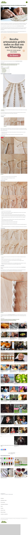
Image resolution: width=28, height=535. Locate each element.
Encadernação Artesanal (3, 500)
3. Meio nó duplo (4, 70)
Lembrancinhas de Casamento (4, 504)
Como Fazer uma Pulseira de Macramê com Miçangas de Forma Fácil (10, 319)
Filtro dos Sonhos (3, 502)
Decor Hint (2, 174)
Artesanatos (2, 498)
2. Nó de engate (4, 69)
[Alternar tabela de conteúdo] (8, 67)
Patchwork (2, 508)
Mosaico (2, 506)
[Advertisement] (14, 486)
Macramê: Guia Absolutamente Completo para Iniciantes (8, 320)
